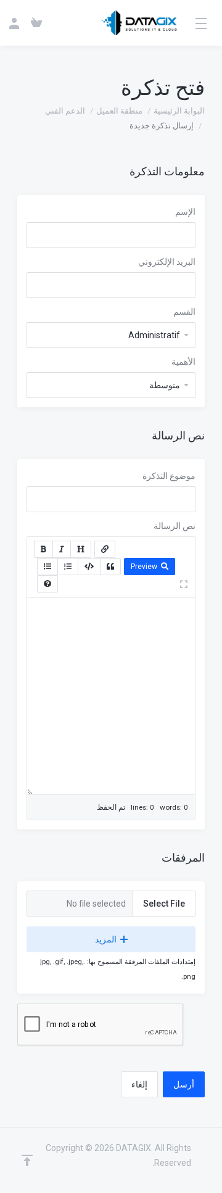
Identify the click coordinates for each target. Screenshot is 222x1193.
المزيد (106, 939)
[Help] (47, 583)
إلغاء (139, 1084)
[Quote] (110, 566)
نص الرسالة (174, 526)
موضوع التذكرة (168, 476)
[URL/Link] (104, 549)
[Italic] (61, 549)
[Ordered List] (67, 566)
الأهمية (183, 362)
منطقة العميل (119, 110)
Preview (144, 566)
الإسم (185, 212)
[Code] (89, 566)
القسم (184, 312)
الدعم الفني (65, 110)
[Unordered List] (47, 566)
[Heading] (80, 549)
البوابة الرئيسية (179, 110)
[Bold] (43, 549)
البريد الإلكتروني (166, 262)
